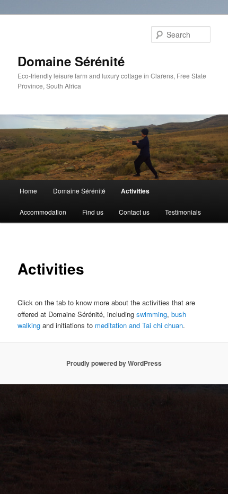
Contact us (134, 211)
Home (28, 190)
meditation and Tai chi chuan (139, 325)
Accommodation (43, 211)
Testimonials (183, 211)
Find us (92, 211)
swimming (151, 314)
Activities (135, 191)
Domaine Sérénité (71, 61)
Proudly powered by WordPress (114, 363)
